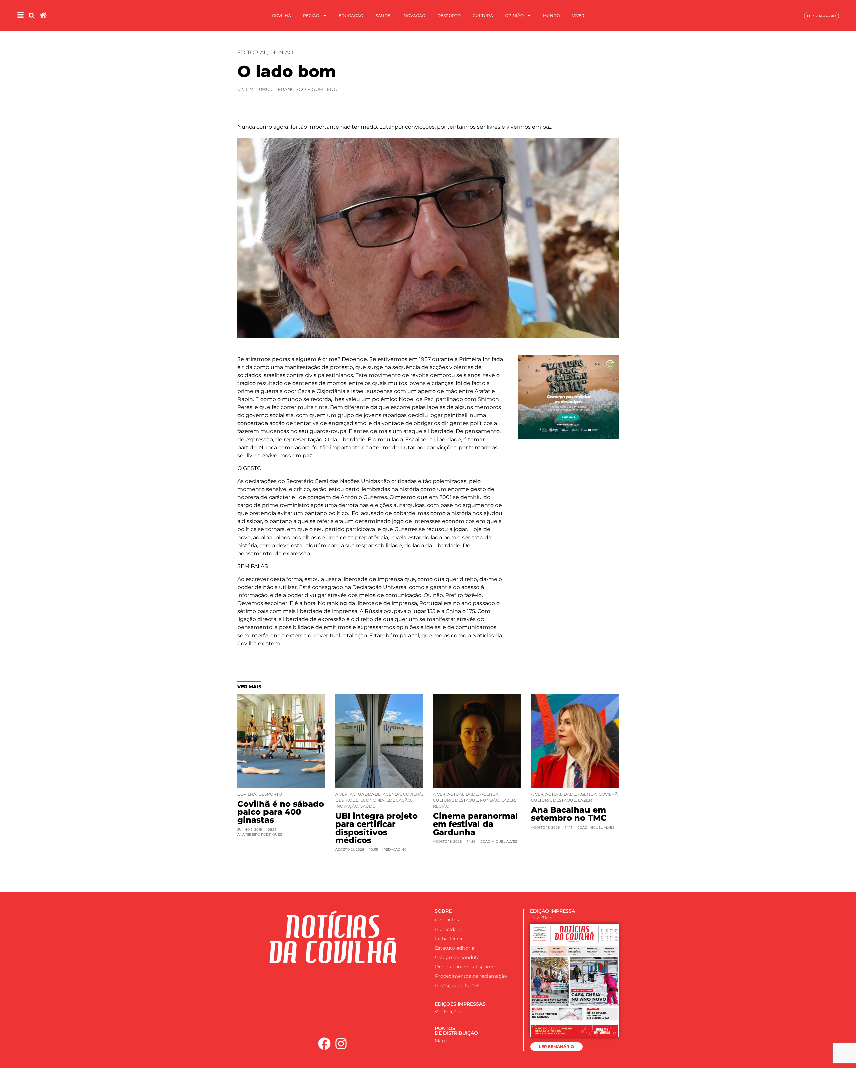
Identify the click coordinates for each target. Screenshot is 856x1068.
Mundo (551, 15)
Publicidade (448, 929)
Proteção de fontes (457, 985)
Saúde (383, 15)
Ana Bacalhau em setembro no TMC (569, 814)
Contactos (447, 920)
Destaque (346, 800)
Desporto (449, 15)
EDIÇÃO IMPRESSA (552, 911)
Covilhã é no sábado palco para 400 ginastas (280, 812)
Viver (578, 15)
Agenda (392, 794)
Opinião (514, 15)
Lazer (508, 800)
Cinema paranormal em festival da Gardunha (475, 824)
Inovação (413, 15)
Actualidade (365, 794)
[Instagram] (341, 1044)
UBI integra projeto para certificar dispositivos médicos (376, 828)
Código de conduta (457, 957)
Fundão (489, 800)
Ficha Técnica (450, 939)
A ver (341, 794)
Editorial (252, 52)
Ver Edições (448, 1012)
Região (311, 15)
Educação (351, 15)
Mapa (441, 1041)
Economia (372, 800)
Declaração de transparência (468, 967)
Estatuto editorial (455, 948)
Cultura (483, 15)
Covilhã (281, 15)
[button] (31, 15)
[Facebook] (324, 1044)
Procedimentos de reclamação (471, 976)
